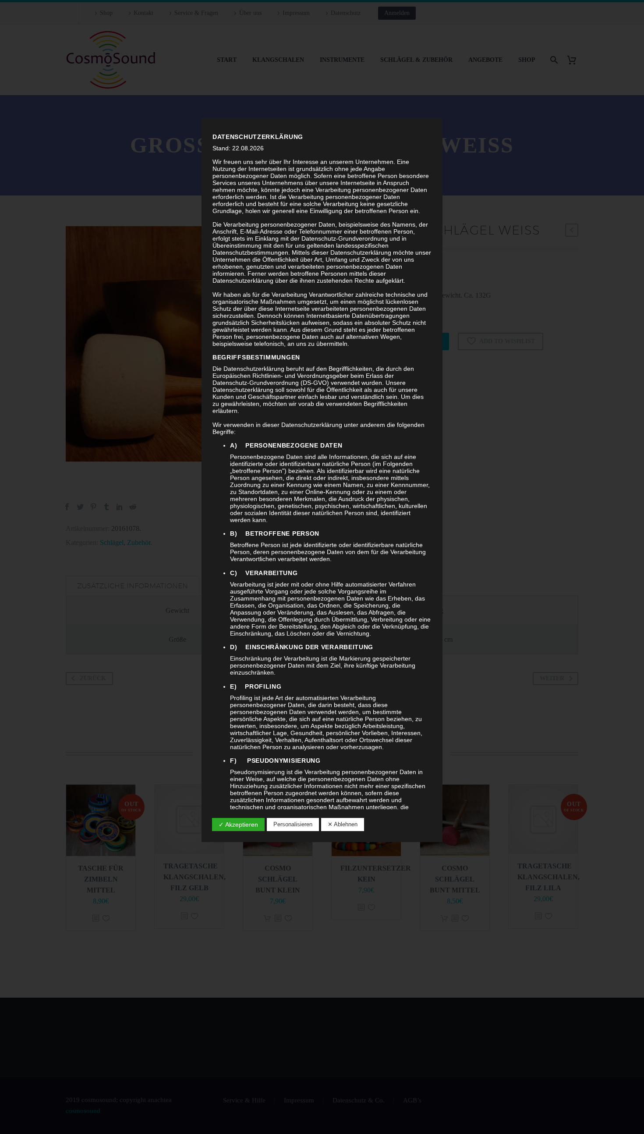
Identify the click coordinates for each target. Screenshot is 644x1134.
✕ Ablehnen (342, 824)
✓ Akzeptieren (238, 824)
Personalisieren (292, 824)
